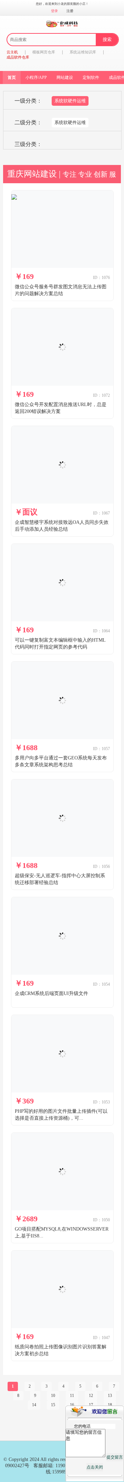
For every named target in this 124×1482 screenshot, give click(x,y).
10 (53, 1395)
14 (34, 1404)
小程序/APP (36, 77)
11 (72, 1395)
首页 (12, 77)
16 (72, 1404)
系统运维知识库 (83, 52)
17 (91, 1404)
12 (91, 1395)
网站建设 (64, 77)
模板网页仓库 (43, 52)
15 (53, 1404)
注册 (69, 11)
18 (110, 1404)
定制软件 (91, 77)
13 (110, 1395)
